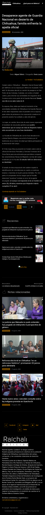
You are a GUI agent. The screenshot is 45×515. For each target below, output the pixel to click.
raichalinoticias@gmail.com (11, 500)
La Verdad (28, 80)
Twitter (25, 430)
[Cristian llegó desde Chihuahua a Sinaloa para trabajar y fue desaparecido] (39, 258)
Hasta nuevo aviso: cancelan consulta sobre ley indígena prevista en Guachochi (17, 248)
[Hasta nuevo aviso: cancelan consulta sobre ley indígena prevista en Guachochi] (39, 249)
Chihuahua (6, 32)
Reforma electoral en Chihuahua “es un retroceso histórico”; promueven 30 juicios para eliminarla (17, 238)
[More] (32, 207)
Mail (37, 425)
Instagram (26, 425)
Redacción (9, 70)
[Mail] (32, 425)
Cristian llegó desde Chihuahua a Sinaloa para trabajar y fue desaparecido (16, 258)
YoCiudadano (38, 80)
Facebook (12, 425)
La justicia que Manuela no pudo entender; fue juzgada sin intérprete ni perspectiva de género (17, 229)
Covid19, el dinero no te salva (34, 286)
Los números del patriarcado (11, 286)
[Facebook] (6, 425)
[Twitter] (19, 429)
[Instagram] (19, 425)
